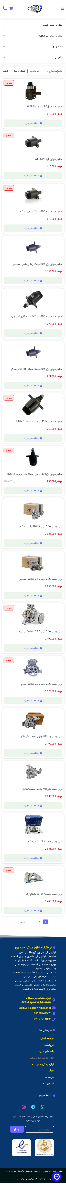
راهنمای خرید (46, 1051)
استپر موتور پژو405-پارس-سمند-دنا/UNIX (39, 422)
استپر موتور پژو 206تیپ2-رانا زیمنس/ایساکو (37, 264)
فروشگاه (49, 1045)
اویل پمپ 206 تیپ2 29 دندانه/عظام (41, 684)
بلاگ (51, 1071)
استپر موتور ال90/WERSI (48, 159)
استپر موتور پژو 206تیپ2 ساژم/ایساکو (41, 212)
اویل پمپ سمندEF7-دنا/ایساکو (45, 841)
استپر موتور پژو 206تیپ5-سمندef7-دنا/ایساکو (36, 369)
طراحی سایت (47, 1178)
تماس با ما (48, 1083)
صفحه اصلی (47, 1038)
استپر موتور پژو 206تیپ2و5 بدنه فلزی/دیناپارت (36, 317)
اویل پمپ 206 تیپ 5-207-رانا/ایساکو (41, 527)
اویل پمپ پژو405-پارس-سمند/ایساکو (41, 737)
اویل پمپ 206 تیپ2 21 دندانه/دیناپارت (39, 632)
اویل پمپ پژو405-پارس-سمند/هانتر (42, 789)
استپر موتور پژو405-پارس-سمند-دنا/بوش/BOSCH (34, 474)
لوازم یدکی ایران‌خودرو (42, 1058)
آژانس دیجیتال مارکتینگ (28, 1178)
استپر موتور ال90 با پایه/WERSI (44, 107)
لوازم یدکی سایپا (45, 1064)
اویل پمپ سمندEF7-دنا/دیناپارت (44, 894)
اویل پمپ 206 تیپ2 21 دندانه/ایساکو (40, 579)
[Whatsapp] (42, 1107)
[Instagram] (23, 1107)
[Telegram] (33, 1107)
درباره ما (49, 1077)
